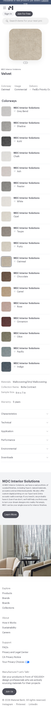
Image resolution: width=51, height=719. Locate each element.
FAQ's (5, 647)
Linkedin (33, 704)
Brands (6, 598)
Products (7, 593)
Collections (8, 608)
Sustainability (9, 628)
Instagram (7, 704)
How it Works (9, 623)
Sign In (8, 14)
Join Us (9, 692)
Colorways (9, 101)
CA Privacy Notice (11, 657)
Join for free (24, 14)
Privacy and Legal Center (15, 652)
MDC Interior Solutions (11, 69)
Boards (6, 603)
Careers (6, 632)
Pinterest (21, 704)
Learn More (11, 514)
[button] (4, 8)
